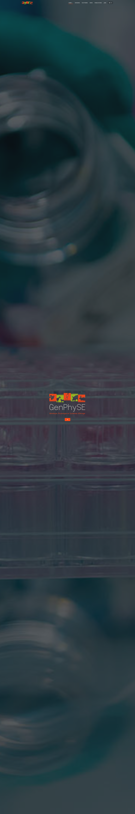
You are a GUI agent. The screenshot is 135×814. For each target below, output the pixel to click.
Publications (98, 2)
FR (111, 2)
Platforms (85, 2)
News (91, 2)
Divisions (77, 2)
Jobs (105, 2)
